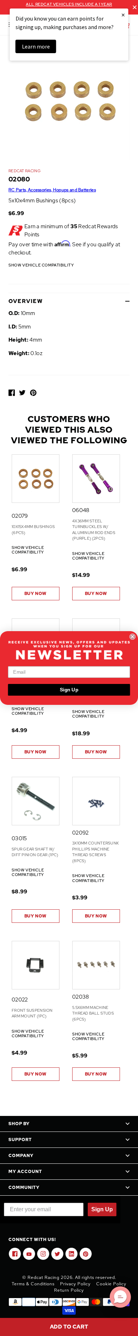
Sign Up (69, 689)
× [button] (123, 14)
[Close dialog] (133, 637)
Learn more (36, 46)
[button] (120, 1297)
